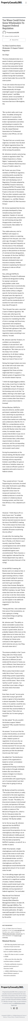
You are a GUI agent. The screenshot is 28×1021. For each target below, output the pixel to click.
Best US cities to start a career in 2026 (14, 955)
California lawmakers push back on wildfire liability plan (12, 950)
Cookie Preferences (20, 1017)
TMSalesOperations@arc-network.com (12, 933)
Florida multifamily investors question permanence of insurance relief (13, 966)
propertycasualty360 (13, 32)
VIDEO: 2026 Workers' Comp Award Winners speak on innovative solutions (13, 973)
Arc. (11, 1015)
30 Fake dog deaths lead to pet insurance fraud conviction (14, 945)
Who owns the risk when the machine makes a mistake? (13, 960)
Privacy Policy (11, 1017)
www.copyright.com (19, 930)
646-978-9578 (12, 999)
